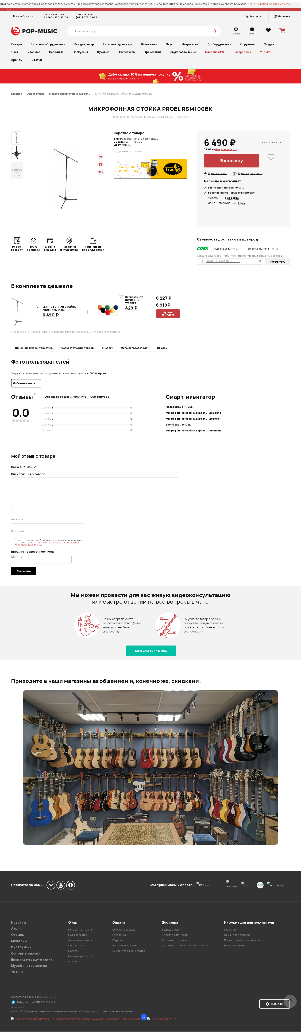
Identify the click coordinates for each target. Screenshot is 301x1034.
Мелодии (19, 941)
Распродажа (242, 52)
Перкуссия (80, 52)
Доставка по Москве (174, 940)
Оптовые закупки (26, 953)
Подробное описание (127, 151)
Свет (14, 52)
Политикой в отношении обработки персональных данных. (47, 544)
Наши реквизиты (234, 945)
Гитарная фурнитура (117, 44)
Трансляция (152, 52)
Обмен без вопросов (237, 934)
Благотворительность (82, 956)
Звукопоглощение (183, 52)
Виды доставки (170, 929)
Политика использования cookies (269, 4)
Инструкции (21, 947)
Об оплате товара (123, 929)
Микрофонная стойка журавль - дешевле (193, 412)
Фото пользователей (135, 348)
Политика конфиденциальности (244, 940)
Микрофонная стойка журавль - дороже (193, 418)
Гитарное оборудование (48, 44)
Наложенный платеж (125, 945)
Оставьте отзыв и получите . (77, 397)
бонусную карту (226, 149)
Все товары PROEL (178, 424)
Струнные (247, 44)
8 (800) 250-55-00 (56, 17)
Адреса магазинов (80, 940)
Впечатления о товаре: (28, 474)
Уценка (265, 52)
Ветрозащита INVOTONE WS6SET (134, 300)
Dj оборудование (219, 44)
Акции (16, 929)
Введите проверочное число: (33, 551)
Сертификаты (76, 945)
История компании (80, 929)
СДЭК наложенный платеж (128, 950)
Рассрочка (119, 934)
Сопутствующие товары (77, 348)
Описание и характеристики (34, 348)
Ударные (34, 52)
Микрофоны (190, 44)
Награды (73, 950)
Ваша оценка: (21, 467)
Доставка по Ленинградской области (184, 945)
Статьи (37, 60)
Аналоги (107, 348)
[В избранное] (271, 160)
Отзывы (162, 348)
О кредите (118, 940)
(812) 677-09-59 (86, 17)
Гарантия (230, 929)
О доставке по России (175, 934)
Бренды (16, 60)
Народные (56, 52)
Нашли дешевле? (272, 142)
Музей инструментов (29, 966)
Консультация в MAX (151, 651)
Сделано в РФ (214, 52)
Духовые (103, 52)
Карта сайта (17, 1007)
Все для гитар (84, 44)
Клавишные (149, 44)
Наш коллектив (77, 934)
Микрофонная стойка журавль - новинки (193, 430)
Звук (169, 44)
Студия (269, 44)
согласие (29, 540)
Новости (18, 922)
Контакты (74, 961)
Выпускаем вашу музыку (31, 959)
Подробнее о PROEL (179, 406)
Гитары (16, 44)
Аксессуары (126, 52)
